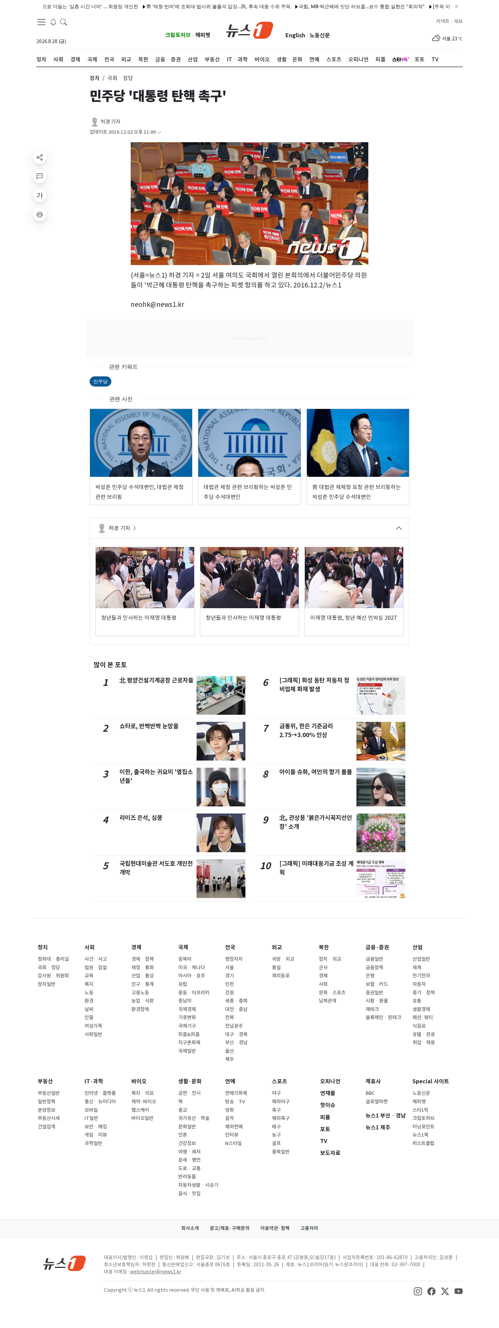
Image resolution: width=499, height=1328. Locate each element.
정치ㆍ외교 (330, 959)
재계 (416, 968)
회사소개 (190, 1228)
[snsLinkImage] (418, 1290)
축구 (276, 1110)
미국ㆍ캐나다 (191, 968)
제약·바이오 (143, 1102)
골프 (276, 1143)
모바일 (91, 1110)
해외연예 (234, 1127)
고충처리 (309, 1228)
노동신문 (320, 35)
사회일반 (93, 1034)
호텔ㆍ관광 (423, 1034)
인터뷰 (231, 1135)
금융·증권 (377, 947)
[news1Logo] (64, 1263)
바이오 (139, 1081)
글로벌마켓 (377, 1102)
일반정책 (46, 1102)
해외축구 (281, 1118)
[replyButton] (40, 176)
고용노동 (140, 993)
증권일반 (374, 993)
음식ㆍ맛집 (189, 1194)
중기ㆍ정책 (423, 993)
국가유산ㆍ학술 (193, 1118)
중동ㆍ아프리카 (193, 993)
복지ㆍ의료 (142, 1093)
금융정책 (374, 968)
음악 (229, 1118)
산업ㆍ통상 (142, 976)
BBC (370, 1093)
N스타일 (233, 1143)
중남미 (184, 1001)
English (295, 35)
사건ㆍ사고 (96, 959)
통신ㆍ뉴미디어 (100, 1102)
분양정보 (46, 1110)
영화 (229, 1110)
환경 (89, 1001)
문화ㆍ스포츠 (332, 993)
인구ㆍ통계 (142, 984)
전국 (230, 947)
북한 (324, 947)
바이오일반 (142, 1118)
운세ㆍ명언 (189, 1160)
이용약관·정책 (275, 1228)
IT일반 (91, 1118)
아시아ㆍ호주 (191, 976)
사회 (90, 947)
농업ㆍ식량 (142, 1001)
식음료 (419, 1026)
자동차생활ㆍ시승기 (198, 1185)
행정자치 (234, 959)
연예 (230, 1081)
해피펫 (202, 35)
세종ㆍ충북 (236, 1001)
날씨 (89, 1009)
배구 (276, 1127)
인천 (229, 984)
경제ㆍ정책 (142, 959)
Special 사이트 (430, 1081)
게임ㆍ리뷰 (96, 1135)
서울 (229, 968)
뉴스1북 (420, 1135)
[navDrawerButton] (41, 22)
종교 (182, 1110)
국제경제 (187, 1009)
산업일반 (421, 959)
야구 (276, 1093)
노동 (89, 993)
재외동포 (281, 976)
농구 (276, 1135)
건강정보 (187, 1143)
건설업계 (46, 1127)
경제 (136, 947)
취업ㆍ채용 (423, 1043)
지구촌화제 (189, 1043)
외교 (277, 947)
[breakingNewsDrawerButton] (53, 22)
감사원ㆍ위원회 (53, 976)
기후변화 (187, 1017)
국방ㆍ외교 (283, 959)
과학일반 (93, 1143)
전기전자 (421, 976)
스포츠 (279, 1081)
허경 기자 (110, 121)
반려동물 (187, 1177)
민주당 (100, 381)
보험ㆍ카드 (377, 984)
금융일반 (374, 959)
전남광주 (234, 1026)
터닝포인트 (423, 1127)
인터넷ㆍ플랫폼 (100, 1093)
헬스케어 (140, 1110)
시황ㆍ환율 (377, 1001)
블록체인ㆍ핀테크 (383, 1017)
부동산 (45, 1081)
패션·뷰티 (422, 1017)
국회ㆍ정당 (49, 968)
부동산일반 (49, 1093)
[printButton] (40, 214)
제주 (229, 1059)
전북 (229, 1017)
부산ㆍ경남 (236, 1043)
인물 (89, 1017)
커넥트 (442, 21)
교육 (89, 976)
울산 (229, 1051)
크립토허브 (178, 35)
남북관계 (327, 1001)
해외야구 (281, 1102)
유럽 (182, 984)
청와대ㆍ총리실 (53, 959)
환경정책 (140, 1009)
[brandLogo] (249, 29)
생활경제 (421, 1009)
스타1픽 (420, 1110)
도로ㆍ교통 (189, 1168)
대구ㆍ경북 (236, 1034)
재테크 (372, 1009)
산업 (417, 947)
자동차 (419, 984)
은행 (370, 976)
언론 (182, 1135)
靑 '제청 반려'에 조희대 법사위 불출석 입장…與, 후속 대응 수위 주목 (193, 6)
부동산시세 (49, 1118)
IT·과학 (94, 1081)
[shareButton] (40, 157)
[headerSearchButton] (63, 22)
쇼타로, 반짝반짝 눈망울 (149, 726)
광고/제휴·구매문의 (230, 1228)
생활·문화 (190, 1081)
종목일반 (281, 1152)
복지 (89, 984)
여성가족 (93, 1026)
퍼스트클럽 (423, 1143)
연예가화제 (236, 1093)
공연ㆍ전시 (189, 1093)
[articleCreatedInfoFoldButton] (159, 132)
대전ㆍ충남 (236, 1009)
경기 (229, 976)
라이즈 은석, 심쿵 (140, 818)
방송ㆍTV (235, 1102)
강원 (229, 993)
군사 (323, 968)
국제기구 (187, 1026)
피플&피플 (189, 1034)
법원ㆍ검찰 (96, 968)
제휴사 (373, 1081)
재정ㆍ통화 (142, 968)
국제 (183, 947)
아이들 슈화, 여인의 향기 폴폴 (315, 772)
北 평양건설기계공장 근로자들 (156, 680)
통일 (276, 968)
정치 (43, 947)
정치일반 (46, 984)
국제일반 (187, 1051)
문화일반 (187, 1127)
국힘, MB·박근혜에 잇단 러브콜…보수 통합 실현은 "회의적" (336, 6)
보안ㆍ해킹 (96, 1127)
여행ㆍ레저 (189, 1152)
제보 (458, 21)
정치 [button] (95, 78)
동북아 (184, 959)
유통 (416, 1001)
